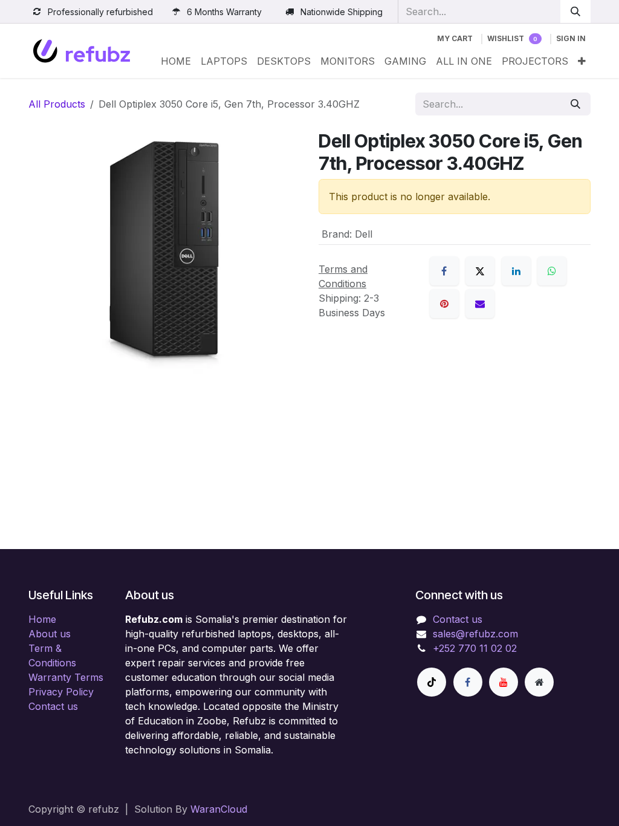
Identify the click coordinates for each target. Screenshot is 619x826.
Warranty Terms (65, 677)
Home (42, 619)
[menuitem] (176, 61)
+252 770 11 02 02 (475, 648)
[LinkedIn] (516, 270)
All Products (56, 104)
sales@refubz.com (475, 634)
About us (49, 634)
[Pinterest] (444, 303)
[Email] (479, 303)
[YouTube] (503, 682)
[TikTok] (431, 682)
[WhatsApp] (551, 270)
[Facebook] (444, 270)
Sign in (571, 38)
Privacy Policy (61, 692)
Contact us (53, 706)
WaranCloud (218, 809)
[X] (479, 270)
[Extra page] (539, 682)
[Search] (575, 11)
